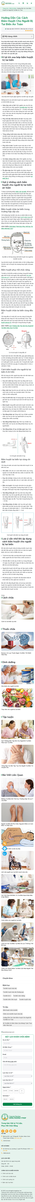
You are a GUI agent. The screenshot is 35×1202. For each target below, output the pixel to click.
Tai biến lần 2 (7, 996)
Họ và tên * (6, 1040)
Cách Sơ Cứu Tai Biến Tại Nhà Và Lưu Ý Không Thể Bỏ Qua (17, 944)
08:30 (12, 1099)
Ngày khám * (7, 1087)
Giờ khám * (6, 1096)
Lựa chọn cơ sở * (8, 1073)
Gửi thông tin (17, 1104)
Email (4, 1054)
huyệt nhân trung (25, 217)
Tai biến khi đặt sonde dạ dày (10, 849)
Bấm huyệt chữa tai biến (10, 1010)
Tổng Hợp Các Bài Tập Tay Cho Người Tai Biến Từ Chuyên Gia (17, 766)
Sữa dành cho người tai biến (10, 686)
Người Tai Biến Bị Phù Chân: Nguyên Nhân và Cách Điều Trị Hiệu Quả (17, 824)
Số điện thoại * (7, 1047)
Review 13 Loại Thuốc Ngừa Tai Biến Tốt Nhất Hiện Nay (16, 654)
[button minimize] (32, 36)
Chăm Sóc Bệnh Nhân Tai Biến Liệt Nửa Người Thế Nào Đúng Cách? (17, 969)
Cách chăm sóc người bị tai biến (11, 920)
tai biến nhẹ (23, 107)
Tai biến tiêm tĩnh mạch (10, 999)
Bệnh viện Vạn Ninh (8, 1182)
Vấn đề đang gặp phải (10, 1062)
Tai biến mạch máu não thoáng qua (13, 992)
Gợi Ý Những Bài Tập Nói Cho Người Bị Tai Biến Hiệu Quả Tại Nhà (16, 741)
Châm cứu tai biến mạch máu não (12, 1014)
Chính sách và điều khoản (9, 1176)
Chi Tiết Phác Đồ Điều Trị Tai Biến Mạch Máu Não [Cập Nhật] (17, 896)
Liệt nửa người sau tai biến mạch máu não (14, 872)
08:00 (5, 1099)
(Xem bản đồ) (17, 1138)
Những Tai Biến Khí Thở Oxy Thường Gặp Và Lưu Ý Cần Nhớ (17, 799)
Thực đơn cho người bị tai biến (10, 709)
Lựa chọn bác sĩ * (8, 1080)
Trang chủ (5, 8)
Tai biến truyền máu (25, 999)
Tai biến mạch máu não (10, 988)
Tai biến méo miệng (19, 996)
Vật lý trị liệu (12, 8)
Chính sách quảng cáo (8, 1179)
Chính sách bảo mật (8, 1173)
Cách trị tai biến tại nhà (8, 621)
